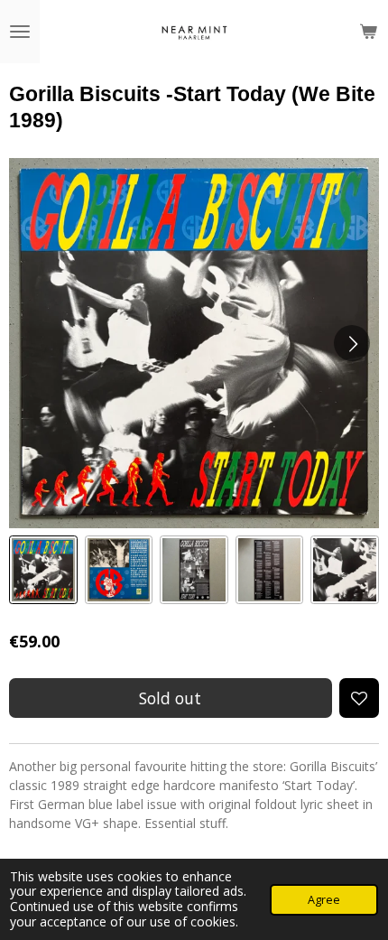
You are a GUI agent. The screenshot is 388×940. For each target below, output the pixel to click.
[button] (43, 569)
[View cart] (368, 31)
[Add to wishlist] (359, 698)
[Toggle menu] (20, 31)
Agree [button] (324, 899)
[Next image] (352, 343)
